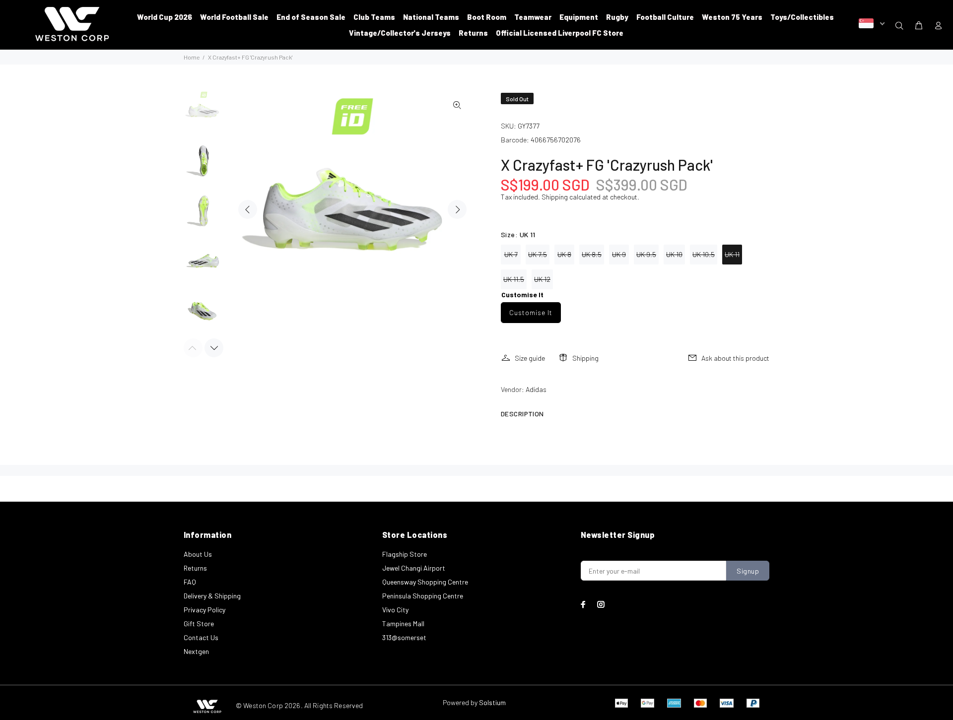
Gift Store (199, 623)
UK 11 (732, 254)
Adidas (536, 389)
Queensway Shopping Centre (425, 582)
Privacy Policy (204, 609)
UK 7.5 (537, 254)
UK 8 (564, 254)
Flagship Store (404, 554)
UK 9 (619, 254)
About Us (198, 554)
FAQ (190, 582)
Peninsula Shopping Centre (422, 595)
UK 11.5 (513, 279)
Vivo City (395, 609)
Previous (247, 209)
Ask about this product (735, 358)
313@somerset (404, 637)
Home (192, 57)
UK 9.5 (646, 254)
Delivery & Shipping (212, 595)
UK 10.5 (703, 254)
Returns (195, 568)
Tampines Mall (403, 623)
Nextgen (196, 651)
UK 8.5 (592, 254)
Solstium (492, 702)
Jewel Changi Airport (413, 568)
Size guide (530, 358)
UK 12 (542, 279)
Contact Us (201, 637)
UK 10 (674, 254)
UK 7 (511, 254)
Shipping (555, 197)
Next (457, 209)
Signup (748, 571)
